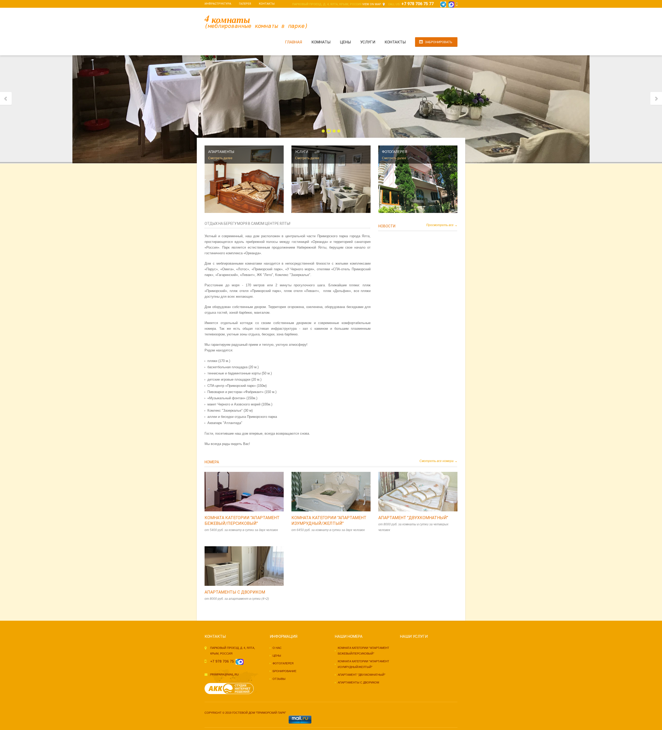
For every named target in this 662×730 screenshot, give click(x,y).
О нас (277, 647)
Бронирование (284, 671)
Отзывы (279, 678)
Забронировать (438, 42)
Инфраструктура (218, 3)
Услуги (367, 42)
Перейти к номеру (239, 492)
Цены (345, 42)
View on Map (371, 4)
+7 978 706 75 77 (418, 3)
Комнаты (320, 42)
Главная (293, 42)
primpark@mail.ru (224, 674)
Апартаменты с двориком (235, 592)
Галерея (245, 3)
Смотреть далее (220, 158)
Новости (386, 226)
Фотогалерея (283, 663)
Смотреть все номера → (438, 461)
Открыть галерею (249, 492)
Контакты (267, 3)
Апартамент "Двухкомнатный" (413, 517)
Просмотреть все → (441, 225)
